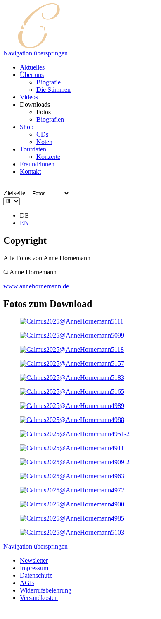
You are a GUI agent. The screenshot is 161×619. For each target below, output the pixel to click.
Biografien (50, 119)
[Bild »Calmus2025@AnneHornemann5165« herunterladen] (72, 391)
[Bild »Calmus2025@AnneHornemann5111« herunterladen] (71, 321)
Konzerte (48, 156)
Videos (29, 97)
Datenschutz (36, 575)
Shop (26, 126)
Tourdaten (33, 149)
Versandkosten (39, 597)
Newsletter (34, 560)
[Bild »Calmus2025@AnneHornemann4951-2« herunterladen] (75, 433)
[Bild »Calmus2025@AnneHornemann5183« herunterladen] (72, 377)
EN (24, 222)
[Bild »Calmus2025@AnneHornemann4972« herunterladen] (72, 490)
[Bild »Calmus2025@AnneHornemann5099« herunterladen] (72, 335)
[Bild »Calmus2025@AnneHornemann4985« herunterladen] (72, 518)
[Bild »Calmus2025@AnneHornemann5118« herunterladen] (72, 349)
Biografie (48, 82)
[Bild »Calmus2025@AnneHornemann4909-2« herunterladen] (75, 461)
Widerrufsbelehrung (45, 590)
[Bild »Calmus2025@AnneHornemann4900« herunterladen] (72, 504)
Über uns (32, 74)
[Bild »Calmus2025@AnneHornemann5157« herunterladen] (72, 363)
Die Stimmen (53, 89)
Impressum (34, 567)
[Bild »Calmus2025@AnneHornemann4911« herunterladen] (72, 447)
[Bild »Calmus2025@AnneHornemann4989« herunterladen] (72, 405)
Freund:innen (37, 164)
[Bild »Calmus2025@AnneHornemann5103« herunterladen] (72, 532)
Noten (44, 141)
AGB (27, 582)
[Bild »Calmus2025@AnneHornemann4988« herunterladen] (72, 419)
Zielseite (14, 193)
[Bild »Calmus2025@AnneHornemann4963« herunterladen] (72, 476)
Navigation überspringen (35, 53)
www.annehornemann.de (36, 286)
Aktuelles (32, 67)
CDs (42, 134)
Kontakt (30, 171)
